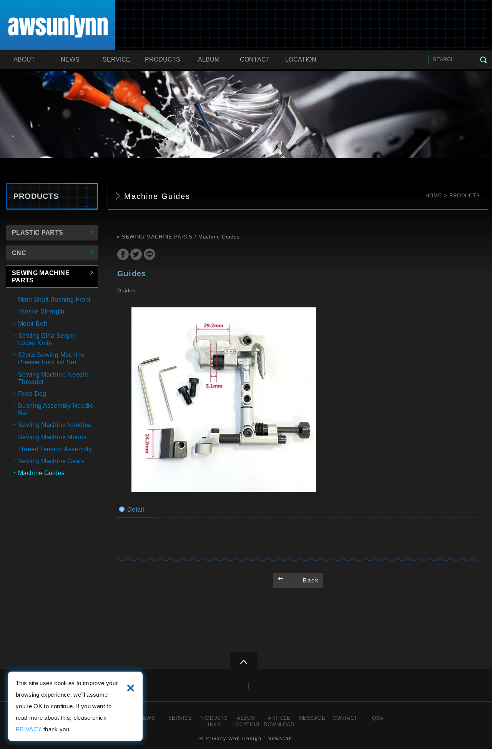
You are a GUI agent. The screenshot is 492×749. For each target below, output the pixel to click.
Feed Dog (32, 393)
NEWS (70, 59)
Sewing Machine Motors (52, 437)
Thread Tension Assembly (55, 449)
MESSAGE (312, 718)
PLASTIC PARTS (37, 232)
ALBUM (208, 59)
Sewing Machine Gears (51, 461)
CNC (19, 253)
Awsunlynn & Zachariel (58, 26)
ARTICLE (279, 718)
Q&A (378, 718)
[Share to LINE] (149, 255)
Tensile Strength (41, 311)
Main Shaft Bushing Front (54, 299)
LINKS (213, 724)
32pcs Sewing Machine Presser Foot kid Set (51, 358)
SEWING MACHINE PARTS (41, 277)
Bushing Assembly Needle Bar (55, 409)
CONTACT (255, 59)
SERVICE (116, 59)
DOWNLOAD (279, 724)
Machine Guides (41, 473)
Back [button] (311, 580)
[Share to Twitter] (136, 255)
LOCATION (300, 59)
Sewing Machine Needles (54, 425)
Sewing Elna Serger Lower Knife (46, 339)
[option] (223, 399)
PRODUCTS (162, 59)
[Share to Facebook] (123, 255)
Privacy (216, 738)
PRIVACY (29, 729)
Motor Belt (32, 323)
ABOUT (24, 59)
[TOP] (243, 660)
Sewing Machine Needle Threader (53, 378)
